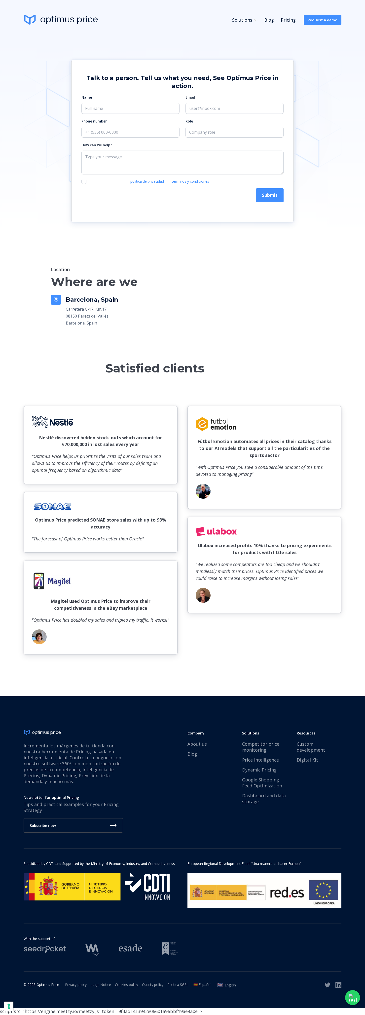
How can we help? (96, 145)
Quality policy (152, 984)
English (226, 985)
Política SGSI (177, 984)
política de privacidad (147, 181)
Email (190, 97)
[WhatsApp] (352, 997)
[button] (241, 20)
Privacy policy (76, 984)
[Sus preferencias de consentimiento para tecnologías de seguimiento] (8, 1006)
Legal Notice (101, 984)
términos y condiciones (190, 181)
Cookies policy (126, 984)
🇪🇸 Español (202, 984)
